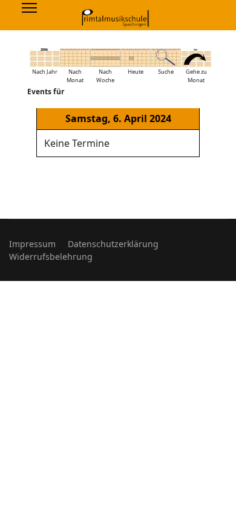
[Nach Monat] (75, 57)
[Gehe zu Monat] (196, 57)
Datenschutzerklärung (113, 244)
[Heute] (135, 57)
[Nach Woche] (105, 57)
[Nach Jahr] (45, 57)
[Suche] (166, 57)
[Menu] (29, 8)
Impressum (32, 244)
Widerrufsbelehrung (51, 256)
